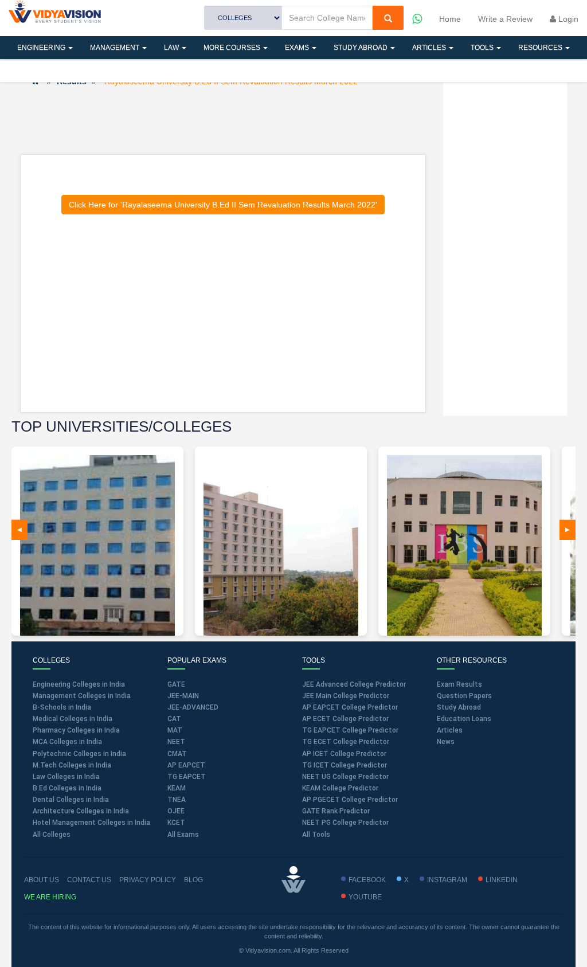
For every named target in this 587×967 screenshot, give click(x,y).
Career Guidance (107, 70)
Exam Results (459, 684)
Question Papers (464, 696)
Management (115, 48)
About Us (41, 880)
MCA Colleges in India (67, 742)
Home (450, 19)
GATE (176, 684)
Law (172, 48)
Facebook (367, 880)
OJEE (176, 811)
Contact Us (89, 880)
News (446, 742)
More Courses (233, 48)
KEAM (176, 788)
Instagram (447, 880)
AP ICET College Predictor (344, 754)
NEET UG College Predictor (345, 777)
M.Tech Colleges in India (72, 765)
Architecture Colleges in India (81, 811)
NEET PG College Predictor (345, 823)
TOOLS (483, 48)
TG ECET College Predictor (345, 742)
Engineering (42, 48)
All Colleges (52, 835)
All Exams (183, 835)
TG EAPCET (186, 777)
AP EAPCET (186, 765)
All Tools (316, 835)
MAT (174, 730)
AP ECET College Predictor (345, 719)
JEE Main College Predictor (345, 696)
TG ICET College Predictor (344, 765)
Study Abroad (361, 48)
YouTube (365, 897)
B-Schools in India (62, 707)
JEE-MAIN (183, 696)
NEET (176, 742)
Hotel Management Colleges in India (91, 823)
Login (567, 19)
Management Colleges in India (82, 696)
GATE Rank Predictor (336, 811)
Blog (193, 880)
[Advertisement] (228, 120)
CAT (174, 719)
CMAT (177, 754)
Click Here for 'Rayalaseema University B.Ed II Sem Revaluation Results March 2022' (223, 204)
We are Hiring (50, 897)
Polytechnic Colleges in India (79, 754)
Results (33, 70)
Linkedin (502, 880)
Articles (430, 48)
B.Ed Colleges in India (67, 788)
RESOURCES (541, 48)
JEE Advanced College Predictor (354, 684)
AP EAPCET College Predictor (350, 707)
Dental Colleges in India (71, 800)
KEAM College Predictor (340, 788)
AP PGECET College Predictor (350, 800)
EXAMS (298, 48)
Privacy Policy (147, 880)
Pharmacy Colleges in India (76, 730)
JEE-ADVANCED (192, 707)
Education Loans (464, 719)
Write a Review (505, 19)
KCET (176, 823)
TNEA (176, 800)
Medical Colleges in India (72, 719)
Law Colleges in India (66, 777)
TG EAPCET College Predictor (350, 730)
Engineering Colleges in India (79, 684)
